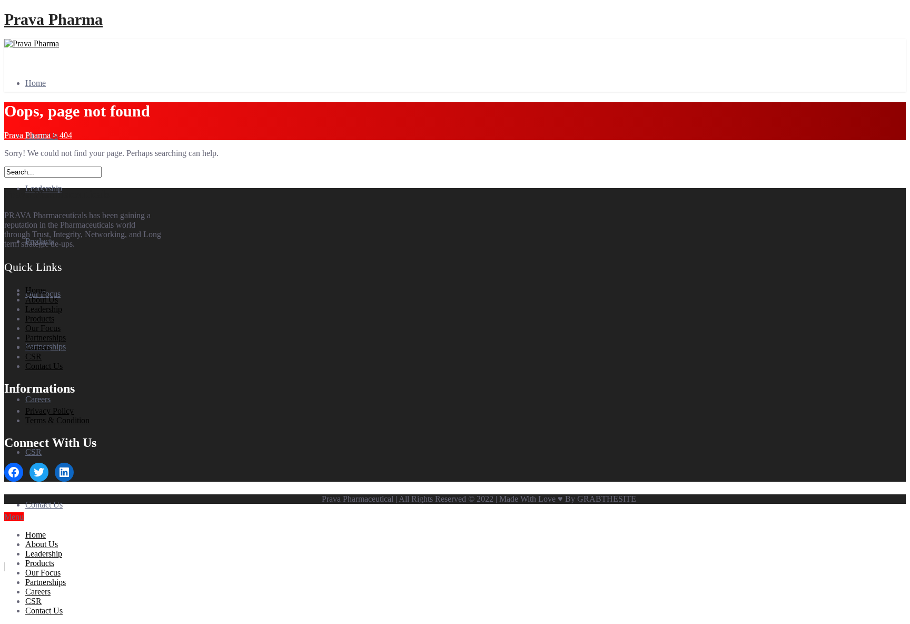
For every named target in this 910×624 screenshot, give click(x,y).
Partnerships (45, 337)
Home (35, 83)
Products (39, 318)
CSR (33, 451)
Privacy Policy (49, 410)
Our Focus (43, 328)
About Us (41, 299)
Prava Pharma (53, 19)
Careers (38, 399)
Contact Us (44, 504)
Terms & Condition (57, 420)
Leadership (43, 309)
